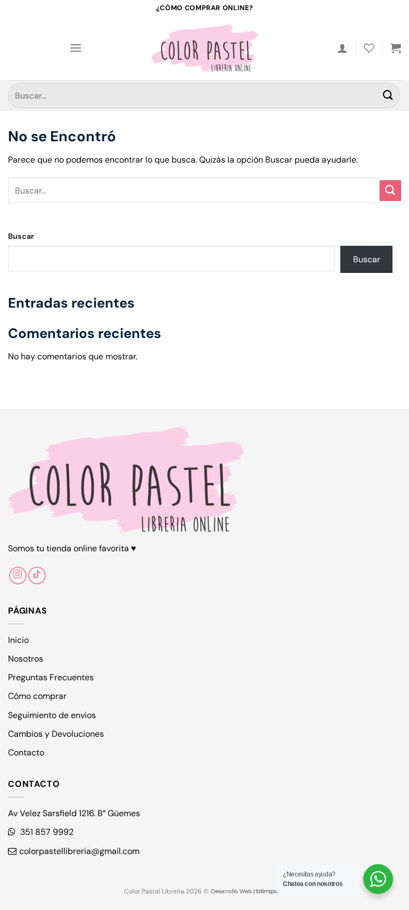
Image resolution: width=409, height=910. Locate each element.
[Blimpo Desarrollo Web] (245, 891)
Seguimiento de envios (52, 715)
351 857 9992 (45, 831)
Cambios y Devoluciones (56, 733)
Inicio (18, 640)
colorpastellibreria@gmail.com (79, 851)
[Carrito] (395, 48)
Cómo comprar (37, 696)
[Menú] (75, 48)
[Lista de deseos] (369, 48)
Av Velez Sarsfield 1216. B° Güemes (74, 813)
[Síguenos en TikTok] (37, 575)
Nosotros (25, 658)
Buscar (21, 236)
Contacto (26, 752)
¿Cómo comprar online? (204, 7)
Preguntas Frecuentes (51, 677)
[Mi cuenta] (342, 48)
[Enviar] (388, 95)
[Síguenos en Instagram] (18, 575)
